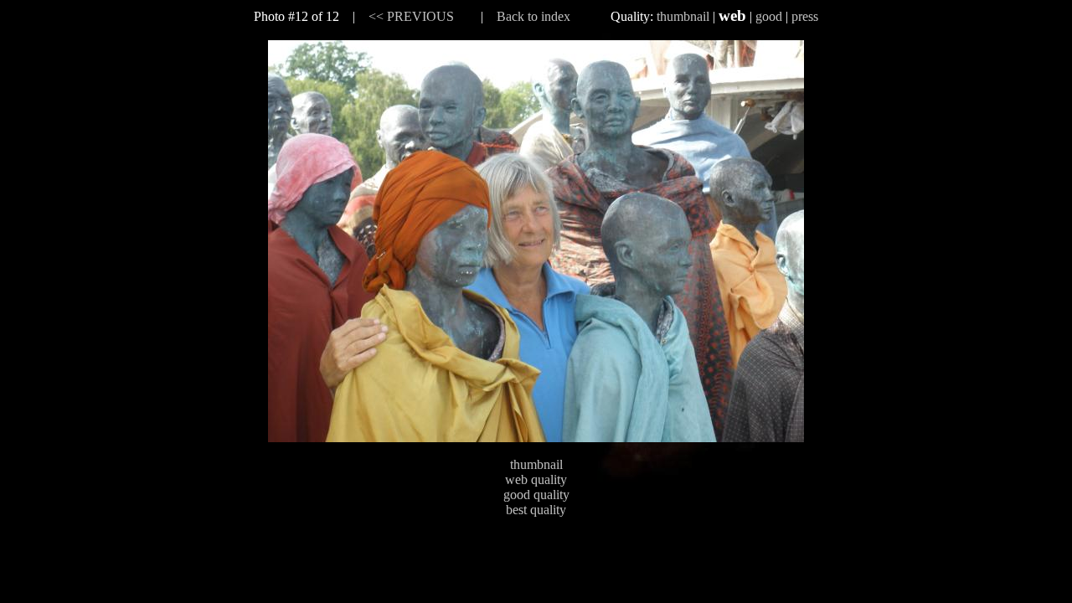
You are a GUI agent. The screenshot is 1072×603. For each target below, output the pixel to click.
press (804, 16)
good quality (536, 494)
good (768, 16)
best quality (536, 509)
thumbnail (683, 16)
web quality (536, 479)
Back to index (533, 16)
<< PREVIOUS (411, 16)
